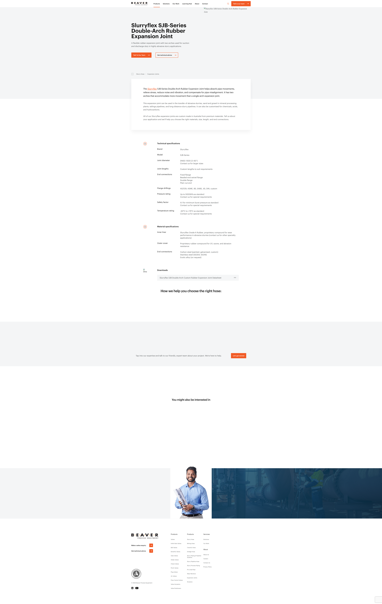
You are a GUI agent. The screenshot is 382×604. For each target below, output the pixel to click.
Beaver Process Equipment (144, 583)
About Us (206, 554)
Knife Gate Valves (176, 543)
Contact (205, 4)
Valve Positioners (176, 588)
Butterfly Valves (175, 551)
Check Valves (175, 564)
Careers (205, 558)
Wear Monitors (191, 573)
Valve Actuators (175, 584)
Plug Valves (174, 572)
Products (156, 4)
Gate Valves (174, 555)
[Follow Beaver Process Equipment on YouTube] (136, 588)
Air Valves (174, 576)
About (197, 4)
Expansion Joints (153, 74)
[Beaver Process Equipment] (139, 3)
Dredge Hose (191, 551)
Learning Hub (187, 4)
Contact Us (206, 563)
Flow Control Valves (177, 580)
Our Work (175, 4)
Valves (173, 539)
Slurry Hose (140, 74)
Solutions (166, 4)
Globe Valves (175, 560)
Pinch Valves (174, 568)
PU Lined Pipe (191, 569)
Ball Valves (174, 547)
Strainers (189, 582)
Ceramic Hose (191, 547)
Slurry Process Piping (193, 565)
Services (206, 534)
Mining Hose (191, 543)
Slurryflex (152, 88)
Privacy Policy (207, 567)
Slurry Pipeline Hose (193, 561)
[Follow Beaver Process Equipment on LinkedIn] (132, 588)
